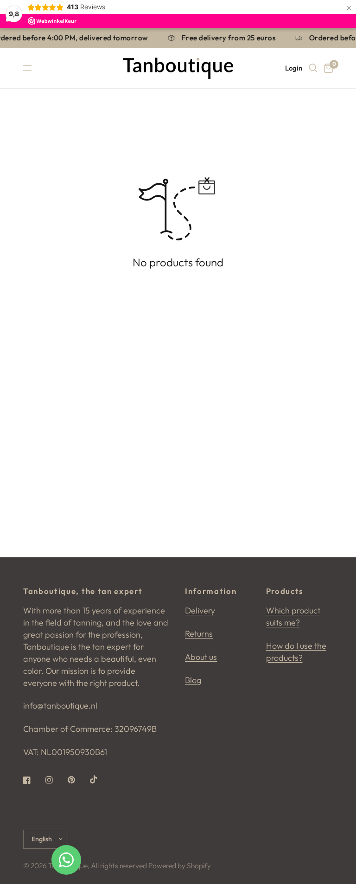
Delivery (200, 610)
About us (201, 657)
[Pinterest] (78, 780)
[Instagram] (55, 780)
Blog (193, 680)
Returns (199, 633)
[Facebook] (33, 780)
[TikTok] (100, 779)
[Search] (313, 68)
